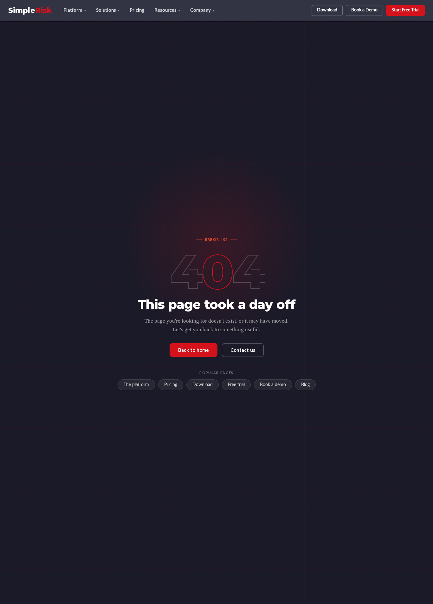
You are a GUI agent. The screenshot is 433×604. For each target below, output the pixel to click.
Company (202, 10)
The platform (136, 385)
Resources (167, 10)
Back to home (193, 350)
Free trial (236, 385)
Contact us (242, 350)
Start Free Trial (405, 10)
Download (327, 10)
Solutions (108, 10)
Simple (30, 10)
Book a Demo (364, 10)
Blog (305, 385)
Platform (74, 10)
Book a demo (273, 385)
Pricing (137, 10)
